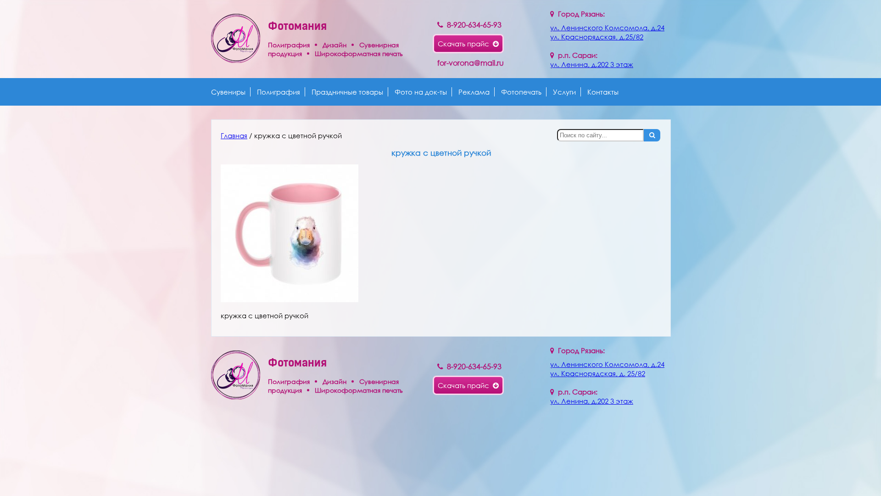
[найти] (652, 135)
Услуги (564, 91)
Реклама (474, 91)
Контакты (603, 91)
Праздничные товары (347, 91)
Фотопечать (521, 91)
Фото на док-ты (421, 91)
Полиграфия (278, 91)
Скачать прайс (465, 43)
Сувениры (228, 91)
